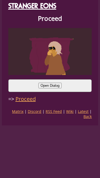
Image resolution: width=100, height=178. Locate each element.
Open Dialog (50, 86)
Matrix (17, 111)
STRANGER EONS (32, 5)
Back (87, 116)
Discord (34, 111)
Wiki (70, 111)
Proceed (25, 98)
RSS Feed (54, 111)
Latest (83, 111)
